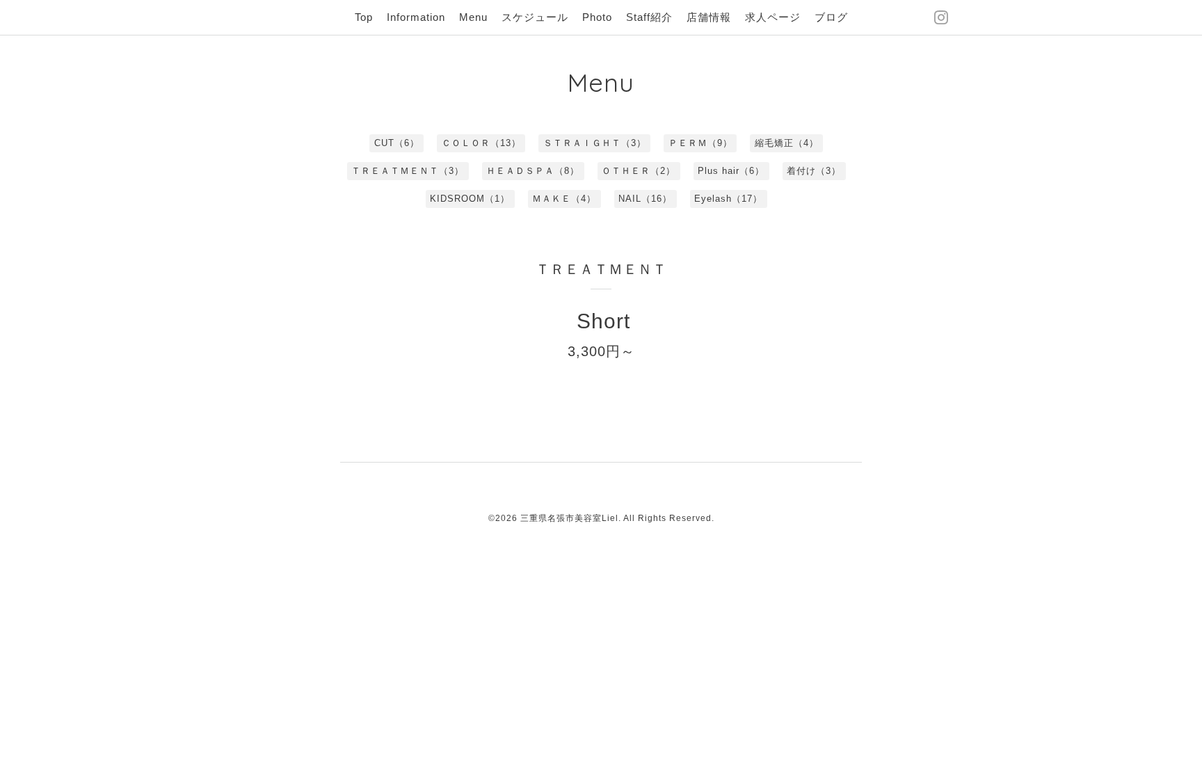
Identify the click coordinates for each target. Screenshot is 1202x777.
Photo (597, 17)
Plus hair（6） (731, 171)
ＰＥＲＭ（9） (700, 143)
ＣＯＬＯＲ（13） (481, 143)
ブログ (831, 17)
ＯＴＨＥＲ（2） (638, 171)
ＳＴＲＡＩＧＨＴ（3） (594, 143)
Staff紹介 (649, 17)
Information (416, 17)
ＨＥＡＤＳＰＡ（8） (532, 171)
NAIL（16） (645, 198)
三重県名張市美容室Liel (569, 518)
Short (603, 321)
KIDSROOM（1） (470, 198)
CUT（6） (396, 143)
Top (364, 17)
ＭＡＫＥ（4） (564, 198)
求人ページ (773, 17)
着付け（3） (814, 171)
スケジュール (535, 17)
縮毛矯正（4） (787, 143)
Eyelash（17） (728, 198)
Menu (473, 17)
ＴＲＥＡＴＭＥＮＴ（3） (407, 171)
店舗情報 (709, 17)
